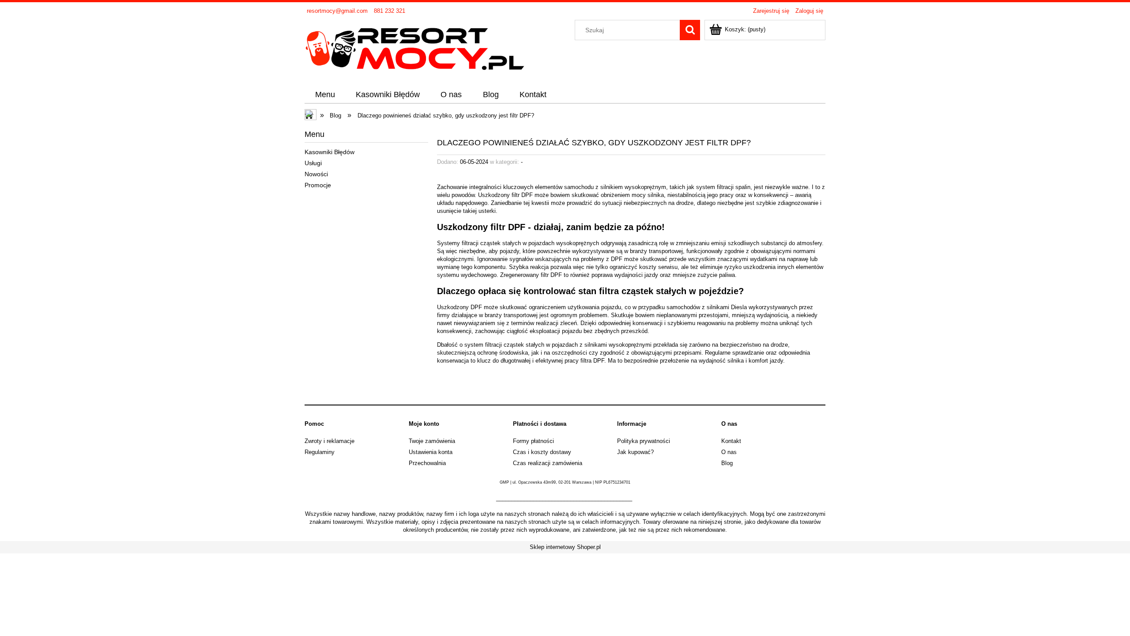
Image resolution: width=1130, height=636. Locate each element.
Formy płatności (533, 441)
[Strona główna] (415, 47)
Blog (727, 463)
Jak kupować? (635, 452)
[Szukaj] (690, 30)
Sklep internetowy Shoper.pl (565, 547)
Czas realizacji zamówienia (547, 463)
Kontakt (731, 441)
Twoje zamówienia (432, 441)
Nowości (316, 174)
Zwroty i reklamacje (329, 441)
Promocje (318, 185)
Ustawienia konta (430, 452)
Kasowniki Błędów (329, 151)
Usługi (313, 163)
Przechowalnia (427, 463)
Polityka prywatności (643, 441)
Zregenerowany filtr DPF (531, 275)
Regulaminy (320, 452)
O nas (729, 452)
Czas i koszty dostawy (542, 452)
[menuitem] (325, 95)
